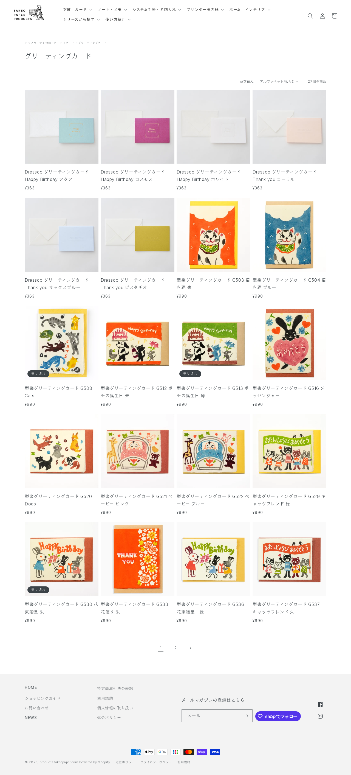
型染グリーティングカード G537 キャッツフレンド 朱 (288, 607)
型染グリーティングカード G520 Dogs (58, 500)
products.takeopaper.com (59, 762)
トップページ (33, 42)
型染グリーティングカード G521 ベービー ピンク (136, 500)
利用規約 (105, 698)
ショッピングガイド (42, 698)
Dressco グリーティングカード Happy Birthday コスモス (133, 175)
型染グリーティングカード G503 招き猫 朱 (213, 283)
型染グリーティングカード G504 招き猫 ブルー (289, 283)
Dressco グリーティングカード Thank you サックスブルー (57, 283)
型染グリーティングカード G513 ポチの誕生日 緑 (213, 391)
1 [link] (161, 648)
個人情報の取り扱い (115, 708)
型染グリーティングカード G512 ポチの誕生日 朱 (136, 391)
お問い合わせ (37, 708)
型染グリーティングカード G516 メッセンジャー (289, 391)
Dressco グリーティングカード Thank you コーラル (285, 175)
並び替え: (247, 81)
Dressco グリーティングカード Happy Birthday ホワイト (209, 175)
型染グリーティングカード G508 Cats (58, 391)
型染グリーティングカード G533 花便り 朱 (137, 607)
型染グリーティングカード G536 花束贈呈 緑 (213, 607)
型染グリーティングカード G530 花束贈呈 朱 (61, 607)
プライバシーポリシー (156, 762)
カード (70, 42)
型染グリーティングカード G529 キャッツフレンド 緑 (289, 500)
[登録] (246, 715)
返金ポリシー (109, 717)
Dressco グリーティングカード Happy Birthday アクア (57, 175)
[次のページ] (190, 648)
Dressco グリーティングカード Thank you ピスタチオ (133, 283)
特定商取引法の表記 (115, 688)
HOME (31, 687)
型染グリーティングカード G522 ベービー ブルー (213, 500)
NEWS (31, 717)
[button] (77, 7)
